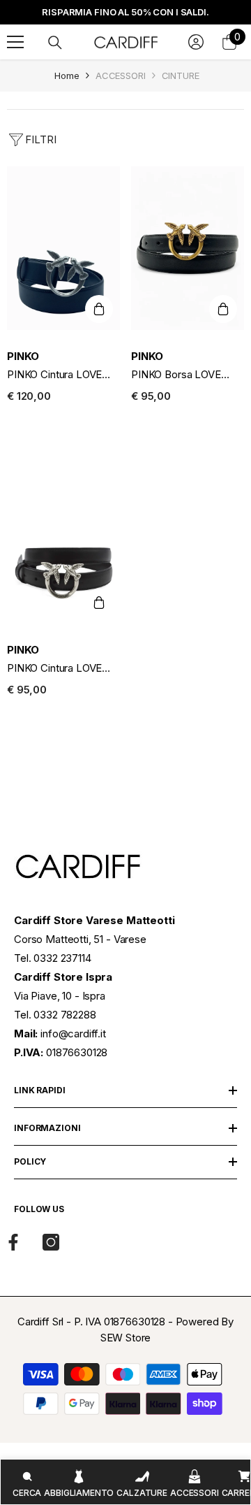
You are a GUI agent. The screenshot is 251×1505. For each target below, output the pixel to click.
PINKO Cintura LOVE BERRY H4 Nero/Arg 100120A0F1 (54, 375)
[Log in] (196, 42)
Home (66, 75)
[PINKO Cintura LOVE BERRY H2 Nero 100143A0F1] (63, 542)
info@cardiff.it (73, 1033)
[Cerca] (55, 42)
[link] (27, 1482)
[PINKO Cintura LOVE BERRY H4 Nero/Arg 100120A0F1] (63, 248)
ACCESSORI (121, 75)
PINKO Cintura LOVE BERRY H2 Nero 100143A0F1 (54, 668)
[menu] (15, 42)
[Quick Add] (99, 309)
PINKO (23, 356)
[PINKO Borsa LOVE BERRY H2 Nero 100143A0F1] (187, 248)
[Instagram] (51, 1242)
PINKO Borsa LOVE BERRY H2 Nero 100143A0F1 (176, 375)
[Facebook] (13, 1242)
